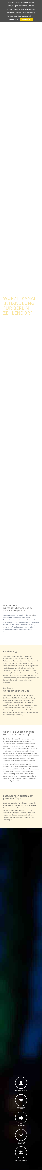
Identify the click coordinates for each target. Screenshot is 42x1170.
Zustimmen (26, 20)
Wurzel (31, 615)
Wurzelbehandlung (31, 673)
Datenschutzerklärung (26, 16)
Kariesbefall (16, 739)
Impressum (13, 19)
